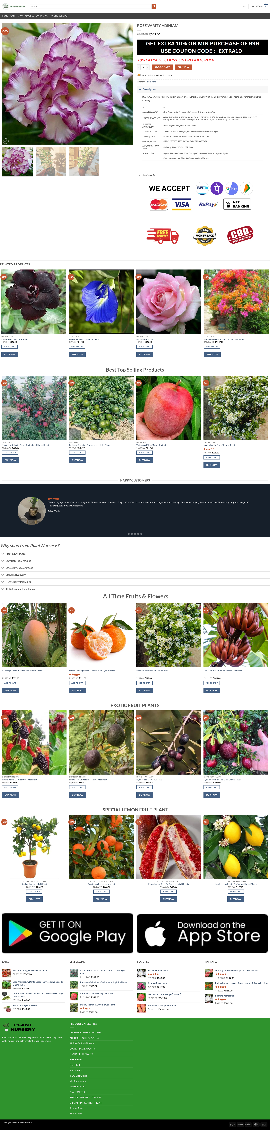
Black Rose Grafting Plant (82, 445)
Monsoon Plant (77, 1086)
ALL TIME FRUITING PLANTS (84, 1037)
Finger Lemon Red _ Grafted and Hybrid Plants (168, 884)
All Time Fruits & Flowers (82, 1043)
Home (5, 16)
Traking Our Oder (59, 16)
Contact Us (42, 16)
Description (149, 89)
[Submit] (154, 6)
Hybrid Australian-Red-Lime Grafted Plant (221, 779)
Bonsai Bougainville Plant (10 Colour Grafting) (224, 339)
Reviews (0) (149, 175)
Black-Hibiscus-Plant (214, 445)
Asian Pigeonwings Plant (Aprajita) (84, 339)
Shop (20, 16)
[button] (243, 6)
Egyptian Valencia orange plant (101, 884)
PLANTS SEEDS (77, 1092)
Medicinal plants (78, 1081)
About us (29, 16)
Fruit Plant (75, 1065)
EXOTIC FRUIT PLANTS (81, 1054)
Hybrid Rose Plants (144, 339)
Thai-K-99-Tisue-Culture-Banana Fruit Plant (222, 670)
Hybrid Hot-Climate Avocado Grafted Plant (88, 779)
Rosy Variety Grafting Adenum (14, 339)
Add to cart (162, 67)
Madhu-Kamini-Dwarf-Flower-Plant (152, 670)
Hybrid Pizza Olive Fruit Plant (149, 779)
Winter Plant (76, 1113)
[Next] (126, 84)
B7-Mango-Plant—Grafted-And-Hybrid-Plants (22, 670)
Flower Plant (151, 82)
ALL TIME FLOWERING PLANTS (85, 1032)
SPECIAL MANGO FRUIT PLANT (86, 1102)
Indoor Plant (76, 1070)
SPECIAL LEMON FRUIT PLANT (85, 1097)
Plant (13, 16)
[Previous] (8, 84)
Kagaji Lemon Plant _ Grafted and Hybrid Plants (235, 884)
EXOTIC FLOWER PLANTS (82, 1048)
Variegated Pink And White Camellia (20, 445)
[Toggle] (140, 89)
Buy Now (183, 67)
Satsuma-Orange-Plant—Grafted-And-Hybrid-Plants (92, 670)
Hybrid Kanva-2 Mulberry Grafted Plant (19, 779)
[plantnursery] (13, 6)
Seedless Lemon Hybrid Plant (34, 884)
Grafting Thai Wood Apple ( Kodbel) (153, 445)
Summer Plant (76, 1108)
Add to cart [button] (9, 347)
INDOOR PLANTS (78, 1075)
